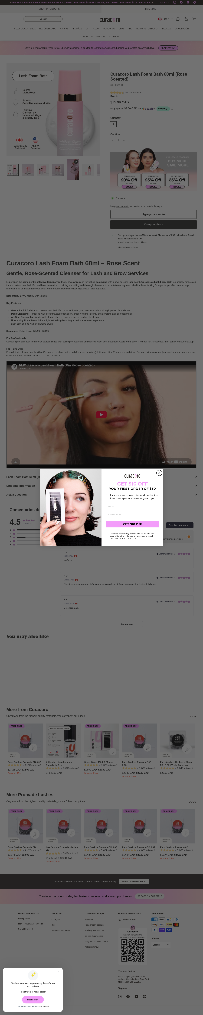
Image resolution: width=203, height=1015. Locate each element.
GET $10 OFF (132, 524)
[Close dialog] (159, 473)
